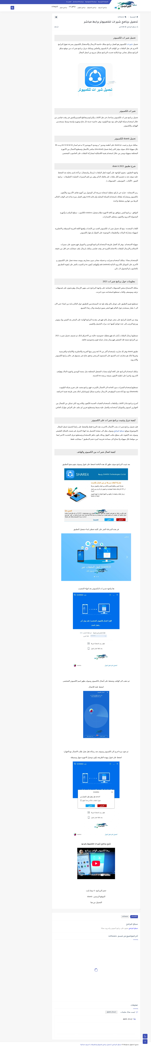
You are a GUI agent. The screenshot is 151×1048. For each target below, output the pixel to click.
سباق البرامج (119, 431)
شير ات (130, 45)
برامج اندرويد (102, 8)
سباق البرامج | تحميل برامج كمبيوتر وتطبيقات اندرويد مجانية (100, 1045)
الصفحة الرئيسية (103, 2)
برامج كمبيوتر (91, 8)
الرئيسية (133, 17)
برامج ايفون (81, 8)
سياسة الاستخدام (78, 2)
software (121, 17)
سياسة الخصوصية (91, 2)
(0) (55, 27)
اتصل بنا (68, 2)
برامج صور (63, 8)
